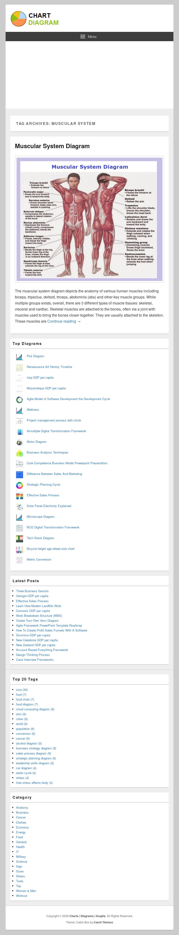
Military (21, 856)
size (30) (22, 689)
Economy (22, 827)
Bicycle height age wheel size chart (51, 548)
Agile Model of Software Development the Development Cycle (68, 399)
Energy (21, 832)
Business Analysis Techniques (47, 452)
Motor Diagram (37, 441)
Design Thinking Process (33, 654)
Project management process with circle (54, 420)
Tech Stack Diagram (40, 538)
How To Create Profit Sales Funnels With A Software (51, 630)
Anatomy (22, 807)
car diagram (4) (26, 768)
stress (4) (22, 777)
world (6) (22, 723)
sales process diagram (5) (33, 753)
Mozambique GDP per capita (46, 388)
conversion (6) (25, 733)
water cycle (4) (26, 773)
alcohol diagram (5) (29, 743)
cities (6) (22, 719)
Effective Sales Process (43, 495)
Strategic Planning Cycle (43, 484)
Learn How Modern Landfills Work (38, 606)
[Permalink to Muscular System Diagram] (89, 284)
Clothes (21, 822)
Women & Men (26, 890)
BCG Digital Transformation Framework (53, 527)
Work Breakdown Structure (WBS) (39, 615)
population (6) (25, 728)
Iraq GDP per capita (40, 377)
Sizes (20, 871)
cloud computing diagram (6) (35, 709)
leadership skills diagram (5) (35, 763)
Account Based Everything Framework (42, 650)
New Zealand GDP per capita (35, 645)
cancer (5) (23, 738)
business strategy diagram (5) (36, 748)
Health (20, 847)
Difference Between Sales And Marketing (54, 473)
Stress (20, 876)
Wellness (33, 409)
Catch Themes (103, 922)
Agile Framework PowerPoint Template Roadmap (49, 625)
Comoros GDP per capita (33, 610)
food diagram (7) (27, 704)
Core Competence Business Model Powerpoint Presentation (67, 463)
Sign (19, 866)
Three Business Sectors (32, 591)
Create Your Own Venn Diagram (37, 620)
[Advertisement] (89, 76)
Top (18, 886)
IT (17, 851)
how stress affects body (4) (34, 782)
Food (19, 837)
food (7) (21, 694)
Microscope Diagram (41, 516)
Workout (21, 895)
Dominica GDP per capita (33, 635)
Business (22, 812)
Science (21, 861)
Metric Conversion (39, 559)
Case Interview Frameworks (35, 659)
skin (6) (21, 714)
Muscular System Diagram (52, 145)
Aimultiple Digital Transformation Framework (56, 431)
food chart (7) (25, 699)
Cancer (21, 817)
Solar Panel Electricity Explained (49, 506)
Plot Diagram (35, 356)
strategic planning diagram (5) (36, 758)
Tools (19, 881)
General (21, 842)
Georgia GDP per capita (32, 596)
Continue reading (64, 321)
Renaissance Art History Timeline (49, 366)
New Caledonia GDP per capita (37, 640)
